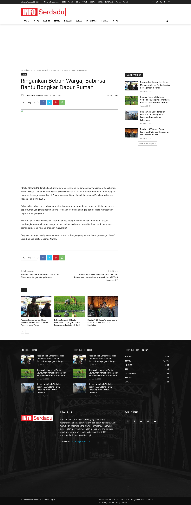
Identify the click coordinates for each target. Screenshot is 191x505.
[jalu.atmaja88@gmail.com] (22, 95)
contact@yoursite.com (81, 441)
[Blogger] (127, 421)
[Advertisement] (95, 45)
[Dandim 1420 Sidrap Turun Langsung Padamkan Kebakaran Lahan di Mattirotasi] (103, 306)
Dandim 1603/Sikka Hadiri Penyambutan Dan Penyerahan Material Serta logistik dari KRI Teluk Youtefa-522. (96, 277)
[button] (166, 20)
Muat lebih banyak (146, 143)
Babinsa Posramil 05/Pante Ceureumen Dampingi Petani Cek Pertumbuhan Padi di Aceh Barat (67, 322)
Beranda (24, 70)
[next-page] (27, 332)
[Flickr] (141, 421)
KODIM (32, 70)
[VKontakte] (155, 421)
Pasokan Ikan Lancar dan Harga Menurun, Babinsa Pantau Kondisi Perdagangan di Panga (34, 322)
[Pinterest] (56, 102)
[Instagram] (157, 2)
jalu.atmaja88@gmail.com (37, 95)
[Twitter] (160, 2)
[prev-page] (22, 332)
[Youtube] (168, 2)
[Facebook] (153, 2)
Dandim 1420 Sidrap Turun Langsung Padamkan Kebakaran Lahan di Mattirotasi (102, 322)
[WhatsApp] (62, 102)
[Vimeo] (164, 2)
